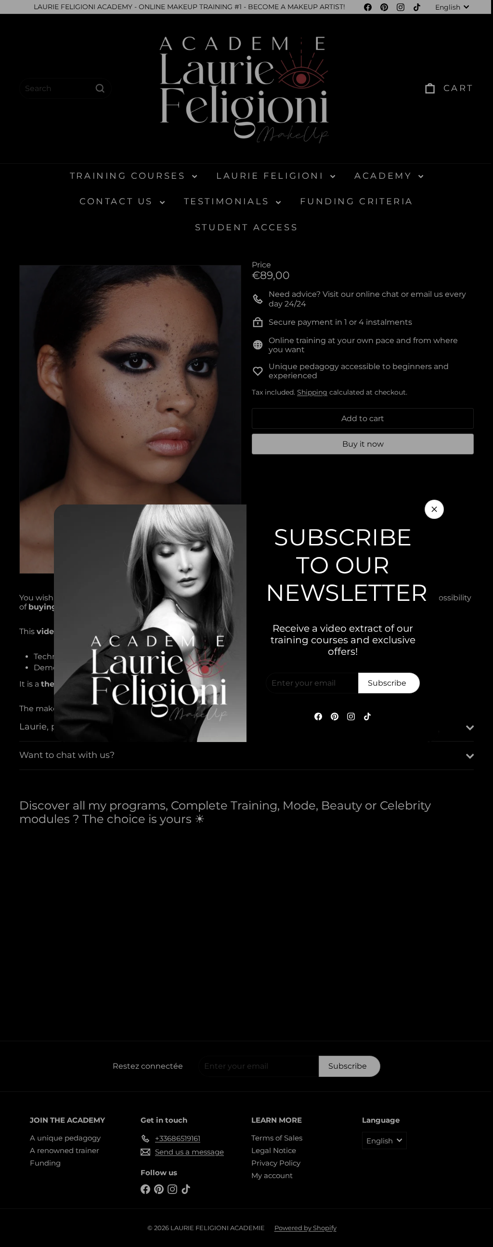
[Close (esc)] (431, 509)
